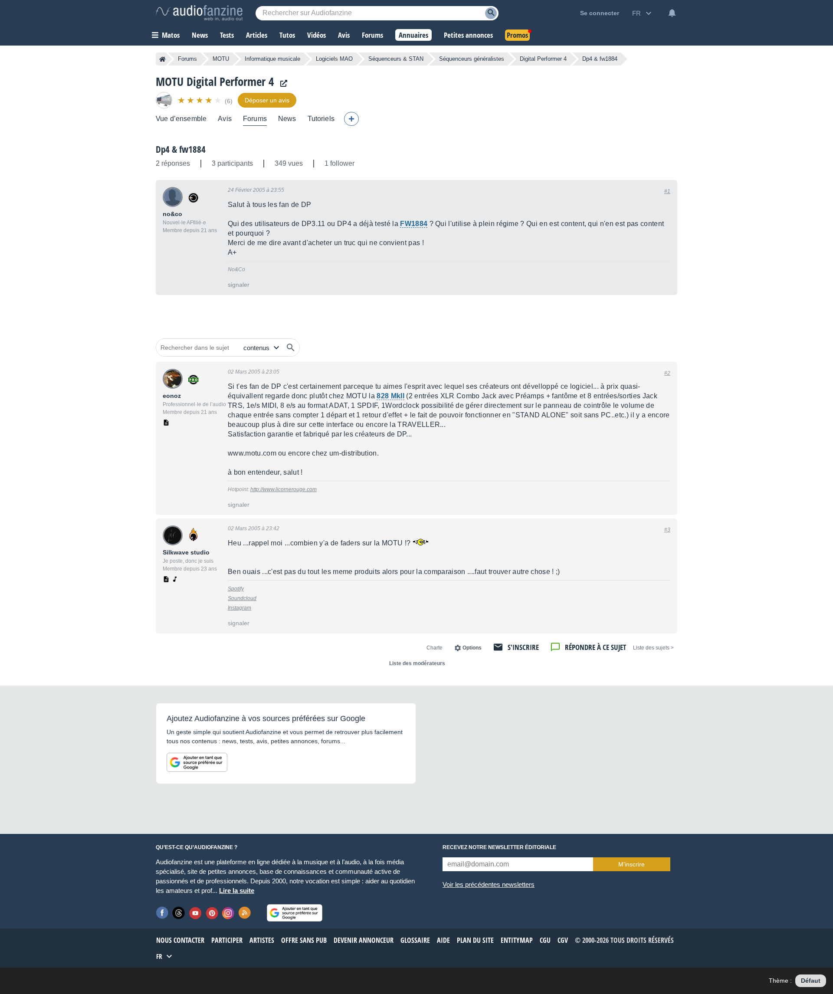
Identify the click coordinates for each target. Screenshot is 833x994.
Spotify (236, 589)
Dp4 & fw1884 (181, 149)
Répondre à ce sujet (595, 647)
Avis (225, 118)
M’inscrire (631, 864)
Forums (187, 59)
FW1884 (413, 223)
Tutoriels (321, 118)
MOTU (221, 59)
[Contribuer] (351, 119)
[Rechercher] (290, 347)
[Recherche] (491, 13)
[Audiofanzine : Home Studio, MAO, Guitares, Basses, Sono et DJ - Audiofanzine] (199, 13)
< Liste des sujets (653, 648)
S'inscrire (523, 647)
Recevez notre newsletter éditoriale (499, 847)
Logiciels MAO (334, 59)
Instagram (239, 608)
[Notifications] (672, 13)
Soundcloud (242, 598)
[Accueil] (162, 59)
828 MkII (390, 396)
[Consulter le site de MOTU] (281, 83)
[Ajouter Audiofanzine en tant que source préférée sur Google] (197, 762)
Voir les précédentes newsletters (489, 884)
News (287, 118)
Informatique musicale (272, 59)
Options (472, 648)
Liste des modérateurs (417, 663)
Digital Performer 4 (543, 59)
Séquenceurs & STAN (395, 59)
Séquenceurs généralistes (471, 59)
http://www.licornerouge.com (283, 489)
